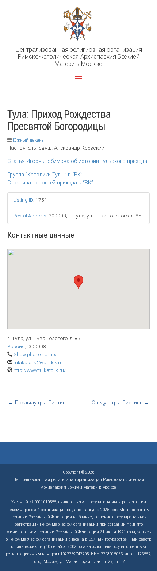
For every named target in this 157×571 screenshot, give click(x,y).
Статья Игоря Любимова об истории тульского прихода (77, 161)
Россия (16, 346)
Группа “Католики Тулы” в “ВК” (45, 174)
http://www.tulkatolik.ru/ (40, 370)
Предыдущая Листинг (38, 402)
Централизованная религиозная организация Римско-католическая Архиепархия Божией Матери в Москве (78, 56)
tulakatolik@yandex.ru (38, 362)
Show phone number (36, 354)
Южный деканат (29, 140)
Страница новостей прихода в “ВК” (50, 182)
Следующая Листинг (120, 402)
